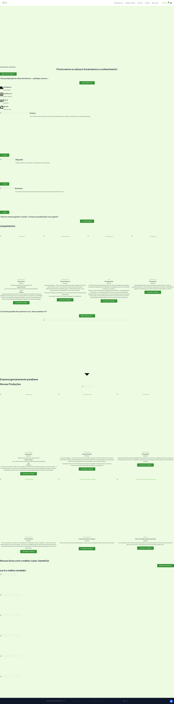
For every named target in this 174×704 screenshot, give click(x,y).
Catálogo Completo (130, 3)
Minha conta (155, 3)
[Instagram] (127, 701)
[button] (158, 3)
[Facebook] (124, 701)
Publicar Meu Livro (118, 3)
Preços (5, 100)
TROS (64, 700)
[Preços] (1, 101)
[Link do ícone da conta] (171, 3)
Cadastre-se (7, 93)
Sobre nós (140, 3)
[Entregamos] (1, 88)
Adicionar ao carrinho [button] (21, 302)
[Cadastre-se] (1, 94)
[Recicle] (1, 107)
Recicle (5, 106)
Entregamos (7, 87)
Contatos (147, 3)
